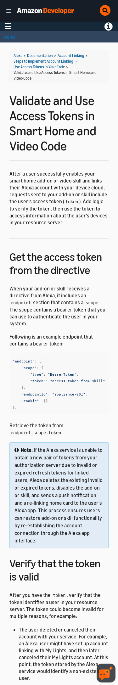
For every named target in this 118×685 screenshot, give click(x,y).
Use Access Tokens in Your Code (39, 67)
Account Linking (71, 55)
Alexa (18, 55)
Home (9, 37)
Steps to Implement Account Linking (43, 61)
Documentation (40, 55)
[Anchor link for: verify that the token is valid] (44, 575)
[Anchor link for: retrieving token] (95, 269)
